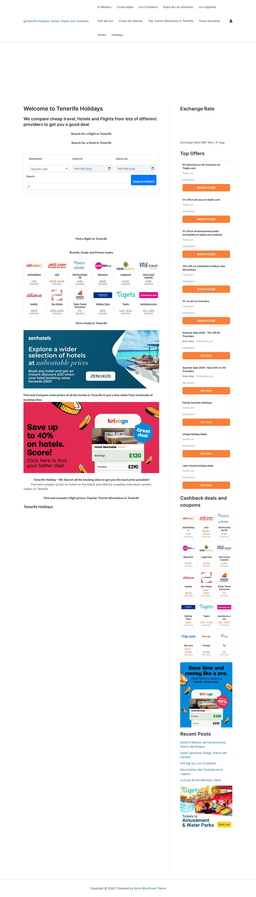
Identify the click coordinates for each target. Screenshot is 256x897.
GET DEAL (206, 355)
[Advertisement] (128, 68)
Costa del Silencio (131, 21)
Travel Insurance (209, 21)
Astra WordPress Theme (150, 888)
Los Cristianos (148, 7)
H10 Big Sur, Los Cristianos (198, 763)
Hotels (102, 35)
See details (188, 179)
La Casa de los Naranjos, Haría (200, 780)
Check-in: (77, 158)
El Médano (104, 7)
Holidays (117, 35)
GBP (203, 142)
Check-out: (122, 158)
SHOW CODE (206, 187)
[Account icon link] (230, 20)
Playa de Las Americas (178, 7)
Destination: (35, 158)
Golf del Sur (105, 21)
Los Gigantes (207, 7)
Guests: (30, 176)
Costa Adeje (125, 7)
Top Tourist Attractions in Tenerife (170, 21)
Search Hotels (143, 181)
